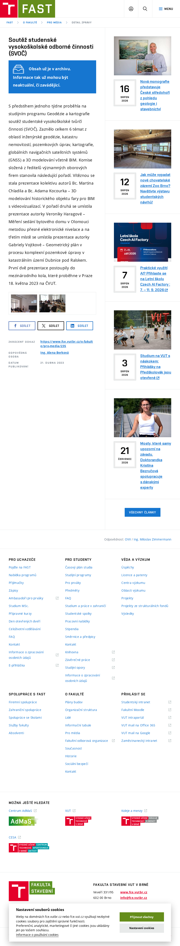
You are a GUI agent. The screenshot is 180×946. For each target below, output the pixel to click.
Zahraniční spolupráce (25, 710)
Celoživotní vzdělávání (24, 629)
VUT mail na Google (141, 733)
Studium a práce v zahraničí (85, 606)
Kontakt (14, 644)
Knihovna (77, 652)
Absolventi (16, 733)
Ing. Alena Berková (54, 353)
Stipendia (72, 629)
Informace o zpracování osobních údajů (26, 655)
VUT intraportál (138, 717)
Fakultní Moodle (138, 710)
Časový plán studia (79, 567)
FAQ (12, 637)
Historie (71, 756)
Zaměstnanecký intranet (144, 740)
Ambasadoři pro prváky (31, 598)
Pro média (54, 22)
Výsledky (127, 613)
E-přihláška (22, 665)
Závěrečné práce (83, 660)
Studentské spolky (78, 613)
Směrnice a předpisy (80, 637)
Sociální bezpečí (76, 764)
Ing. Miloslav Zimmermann (152, 539)
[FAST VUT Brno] (27, 9)
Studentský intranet (141, 702)
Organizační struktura (81, 710)
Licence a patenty (134, 575)
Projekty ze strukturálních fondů (144, 606)
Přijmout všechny (141, 917)
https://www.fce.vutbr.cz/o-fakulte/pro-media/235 (66, 344)
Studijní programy (78, 575)
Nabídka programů (22, 575)
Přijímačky (16, 583)
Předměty (72, 590)
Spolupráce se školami (25, 717)
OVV (128, 539)
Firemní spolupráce (23, 702)
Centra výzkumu (133, 583)
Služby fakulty (19, 725)
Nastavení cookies (141, 928)
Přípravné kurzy (20, 613)
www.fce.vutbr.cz (133, 892)
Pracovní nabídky (77, 621)
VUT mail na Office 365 (143, 725)
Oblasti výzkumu (133, 590)
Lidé (68, 717)
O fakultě (30, 22)
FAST (10, 22)
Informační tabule (78, 725)
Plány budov (74, 702)
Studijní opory (80, 667)
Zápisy (13, 590)
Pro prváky (73, 583)
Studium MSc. (19, 606)
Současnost (73, 748)
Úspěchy (127, 567)
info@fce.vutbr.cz (133, 898)
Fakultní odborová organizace (90, 740)
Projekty (127, 598)
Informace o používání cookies (37, 935)
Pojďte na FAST (20, 567)
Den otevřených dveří (24, 621)
